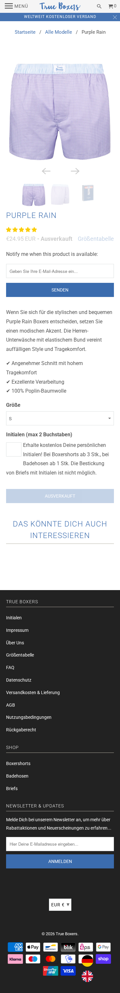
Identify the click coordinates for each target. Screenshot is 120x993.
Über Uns (15, 642)
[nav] (16, 6)
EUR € (60, 904)
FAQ (10, 667)
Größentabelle (96, 238)
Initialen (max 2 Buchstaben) (39, 434)
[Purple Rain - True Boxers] (60, 110)
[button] (22, 230)
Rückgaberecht (21, 729)
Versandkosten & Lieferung (33, 692)
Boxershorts (18, 763)
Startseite (25, 32)
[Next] (75, 170)
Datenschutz (18, 680)
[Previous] (45, 170)
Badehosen (17, 776)
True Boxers (66, 933)
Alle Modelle (58, 32)
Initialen (14, 617)
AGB (10, 705)
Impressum (17, 630)
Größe (13, 405)
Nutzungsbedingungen (29, 717)
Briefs (12, 788)
